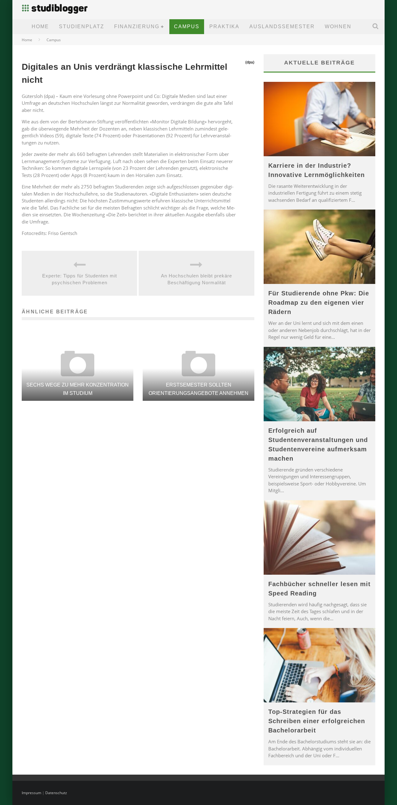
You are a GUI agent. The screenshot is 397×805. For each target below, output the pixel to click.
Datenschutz (56, 792)
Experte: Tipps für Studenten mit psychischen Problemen (79, 279)
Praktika (224, 26)
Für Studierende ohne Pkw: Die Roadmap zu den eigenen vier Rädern (318, 302)
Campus (186, 26)
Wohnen (338, 26)
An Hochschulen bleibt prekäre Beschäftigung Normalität (196, 279)
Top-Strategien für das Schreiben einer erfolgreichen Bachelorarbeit (316, 721)
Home (40, 26)
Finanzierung (136, 26)
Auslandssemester (282, 26)
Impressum (31, 792)
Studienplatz (81, 26)
